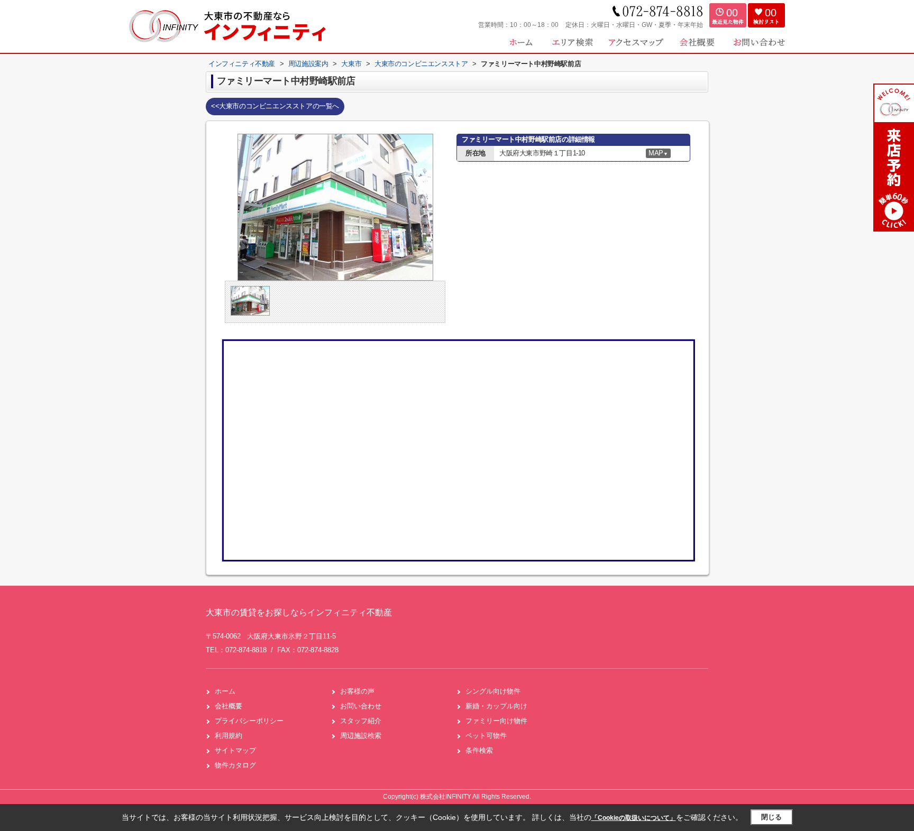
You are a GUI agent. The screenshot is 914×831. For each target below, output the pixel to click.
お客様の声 (357, 691)
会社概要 (228, 706)
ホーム (225, 691)
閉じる (771, 817)
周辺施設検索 (360, 736)
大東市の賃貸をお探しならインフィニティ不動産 (299, 612)
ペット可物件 (486, 736)
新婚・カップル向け (496, 706)
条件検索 (479, 750)
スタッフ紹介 (360, 721)
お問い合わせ (360, 706)
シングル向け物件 (492, 691)
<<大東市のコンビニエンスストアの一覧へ (275, 106)
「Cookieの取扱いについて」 (633, 817)
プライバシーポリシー (249, 721)
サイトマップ (235, 750)
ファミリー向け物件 (496, 721)
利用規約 (228, 736)
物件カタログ (235, 765)
